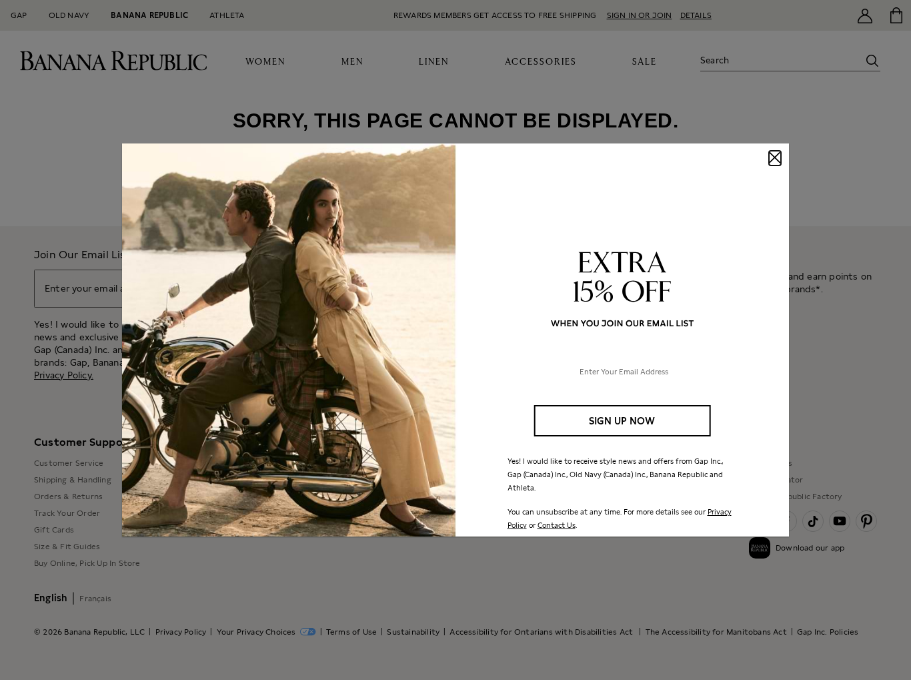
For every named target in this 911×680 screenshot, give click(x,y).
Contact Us (557, 525)
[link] (455, 340)
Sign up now (622, 420)
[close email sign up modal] (775, 158)
